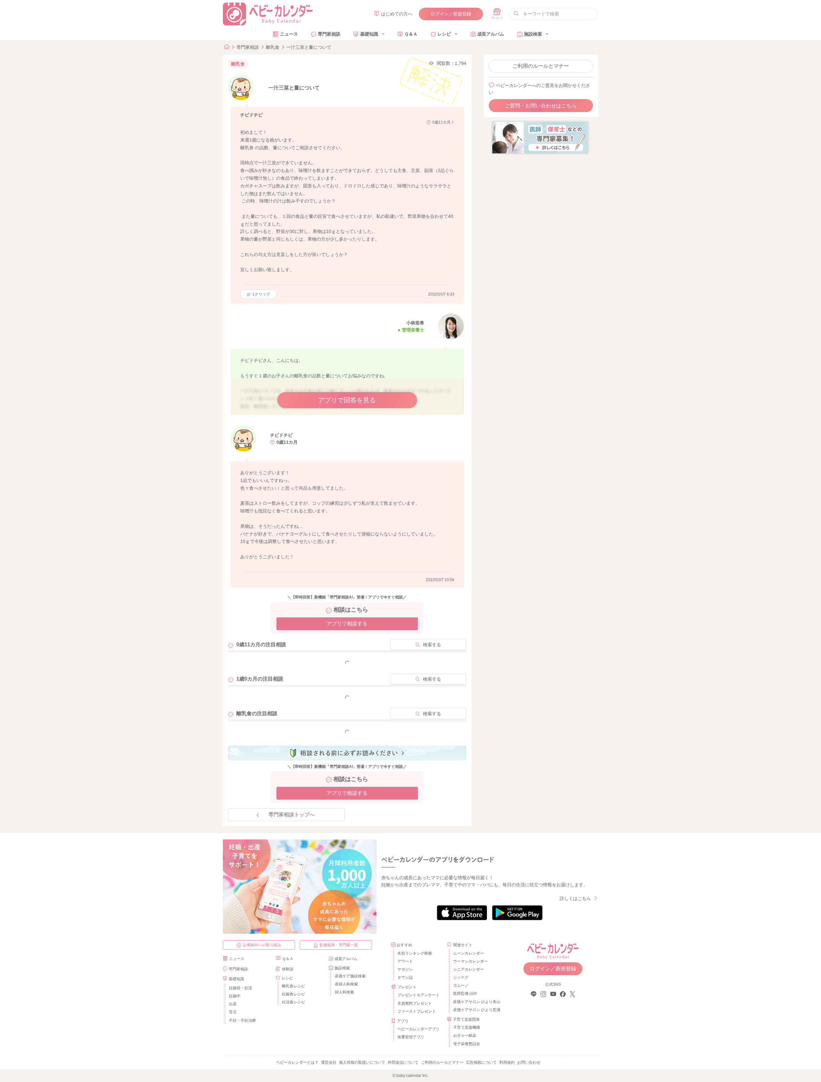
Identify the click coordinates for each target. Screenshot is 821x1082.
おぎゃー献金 (464, 1035)
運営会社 (328, 1062)
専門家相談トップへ (291, 814)
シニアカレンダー (468, 969)
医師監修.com (465, 993)
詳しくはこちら (575, 898)
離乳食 (272, 47)
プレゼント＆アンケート (418, 995)
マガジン (405, 969)
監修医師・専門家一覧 (338, 945)
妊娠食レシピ (293, 994)
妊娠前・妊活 (240, 988)
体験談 (287, 969)
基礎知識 (369, 34)
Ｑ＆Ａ (411, 34)
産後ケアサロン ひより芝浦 (475, 1010)
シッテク (461, 977)
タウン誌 (405, 977)
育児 (233, 1012)
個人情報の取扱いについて (362, 1062)
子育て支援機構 (466, 1027)
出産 (233, 1004)
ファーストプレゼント (416, 1011)
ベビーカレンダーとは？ (297, 1062)
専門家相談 (329, 34)
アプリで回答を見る (347, 400)
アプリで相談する (347, 623)
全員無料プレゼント (414, 1003)
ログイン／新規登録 (451, 13)
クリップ (261, 294)
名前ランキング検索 (414, 953)
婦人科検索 (344, 992)
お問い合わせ (528, 1062)
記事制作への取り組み (262, 945)
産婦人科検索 (346, 984)
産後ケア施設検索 (350, 976)
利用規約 (507, 1062)
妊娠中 (235, 996)
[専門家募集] (540, 137)
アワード (405, 961)
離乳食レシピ (293, 986)
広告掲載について (481, 1062)
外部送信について (403, 1062)
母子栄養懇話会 (466, 1044)
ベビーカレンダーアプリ (418, 1029)
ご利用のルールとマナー (540, 66)
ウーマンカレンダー (470, 961)
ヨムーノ (461, 985)
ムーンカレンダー (468, 953)
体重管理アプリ (410, 1037)
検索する (432, 644)
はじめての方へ (396, 13)
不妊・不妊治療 (242, 1020)
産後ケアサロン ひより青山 (475, 1002)
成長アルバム (490, 34)
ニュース (289, 34)
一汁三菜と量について (308, 47)
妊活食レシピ (293, 1002)
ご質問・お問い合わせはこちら (541, 105)
